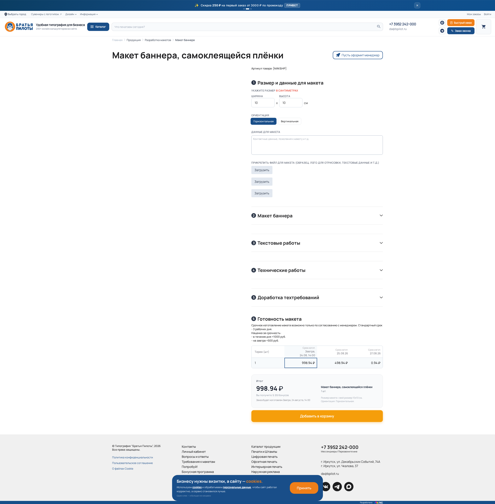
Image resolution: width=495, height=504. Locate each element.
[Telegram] (442, 30)
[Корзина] (483, 26)
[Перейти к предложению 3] (251, 8)
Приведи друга (193, 477)
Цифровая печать (264, 456)
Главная (117, 40)
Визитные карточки (265, 477)
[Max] (442, 22)
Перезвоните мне (347, 451)
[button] (247, 5)
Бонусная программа (198, 472)
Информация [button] (88, 14)
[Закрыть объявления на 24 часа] (417, 5)
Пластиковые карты (266, 482)
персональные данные (237, 487)
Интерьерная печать (266, 467)
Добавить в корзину (317, 416)
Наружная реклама (265, 472)
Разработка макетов (158, 40)
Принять (304, 488)
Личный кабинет (194, 451)
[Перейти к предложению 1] (244, 8)
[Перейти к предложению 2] (247, 8)
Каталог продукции (265, 446)
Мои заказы (474, 14)
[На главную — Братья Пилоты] (19, 26)
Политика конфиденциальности (132, 457)
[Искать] (378, 26)
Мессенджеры (329, 451)
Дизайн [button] (69, 14)
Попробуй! (190, 467)
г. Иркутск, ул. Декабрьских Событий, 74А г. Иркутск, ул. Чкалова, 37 (350, 464)
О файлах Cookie (122, 468)
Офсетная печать (264, 462)
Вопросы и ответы (195, 456)
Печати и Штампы (264, 451)
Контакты (189, 446)
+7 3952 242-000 (402, 24)
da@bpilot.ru (398, 29)
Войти (487, 14)
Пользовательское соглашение (132, 463)
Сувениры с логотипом (45, 14)
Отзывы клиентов (195, 482)
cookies (197, 487)
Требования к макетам (198, 462)
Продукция (134, 40)
